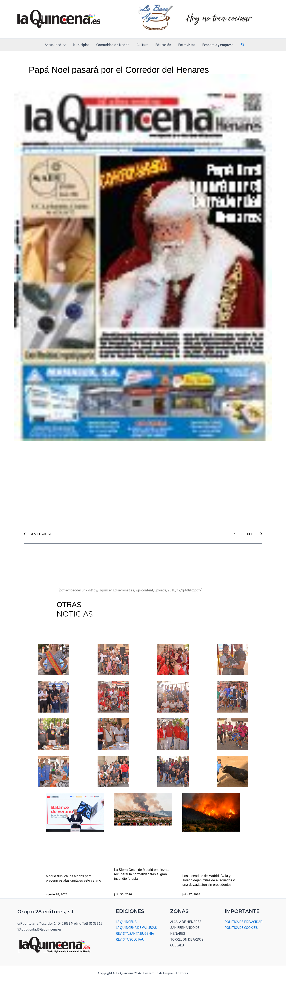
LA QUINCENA (126, 921)
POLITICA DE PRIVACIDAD (244, 921)
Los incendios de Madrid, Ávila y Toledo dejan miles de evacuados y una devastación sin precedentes (208, 880)
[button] (63, 44)
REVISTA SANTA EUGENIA (135, 933)
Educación (163, 44)
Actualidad (53, 44)
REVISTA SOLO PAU (130, 939)
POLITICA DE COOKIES (241, 927)
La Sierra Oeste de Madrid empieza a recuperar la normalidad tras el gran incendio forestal (141, 874)
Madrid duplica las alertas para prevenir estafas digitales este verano (73, 878)
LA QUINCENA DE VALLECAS (136, 927)
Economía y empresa (217, 44)
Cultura (142, 44)
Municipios (81, 44)
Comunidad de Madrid (113, 44)
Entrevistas (186, 44)
